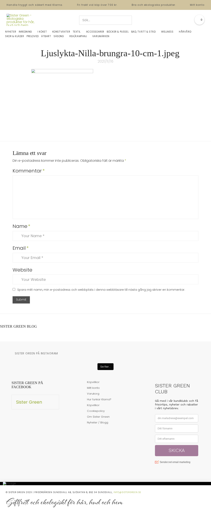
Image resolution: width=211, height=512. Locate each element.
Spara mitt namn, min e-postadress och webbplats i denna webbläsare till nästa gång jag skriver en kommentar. (101, 290)
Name (21, 226)
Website (22, 269)
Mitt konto (197, 5)
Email (21, 248)
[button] (199, 20)
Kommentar (29, 170)
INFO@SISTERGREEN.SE (127, 492)
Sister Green (29, 402)
